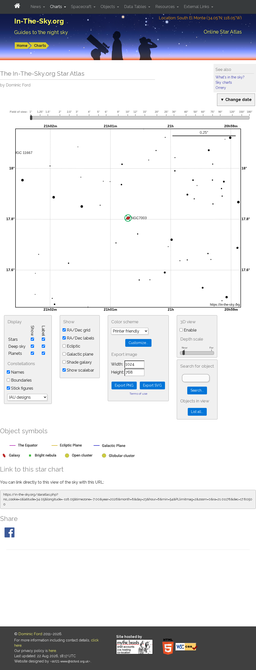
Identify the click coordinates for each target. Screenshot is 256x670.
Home (22, 46)
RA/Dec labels (80, 338)
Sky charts (224, 82)
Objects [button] (108, 6)
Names (17, 372)
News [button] (36, 6)
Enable (189, 330)
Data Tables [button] (135, 6)
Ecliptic (73, 346)
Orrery (221, 88)
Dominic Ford (30, 634)
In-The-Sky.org (39, 21)
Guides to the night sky (41, 32)
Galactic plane (79, 354)
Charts (40, 46)
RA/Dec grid (78, 330)
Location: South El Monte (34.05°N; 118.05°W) (200, 18)
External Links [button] (197, 6)
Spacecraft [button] (81, 6)
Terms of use (138, 393)
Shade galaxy (79, 362)
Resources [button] (165, 6)
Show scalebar (80, 370)
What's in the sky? (230, 77)
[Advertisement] (128, 589)
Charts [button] (56, 6)
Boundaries (21, 380)
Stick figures (21, 388)
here (52, 651)
